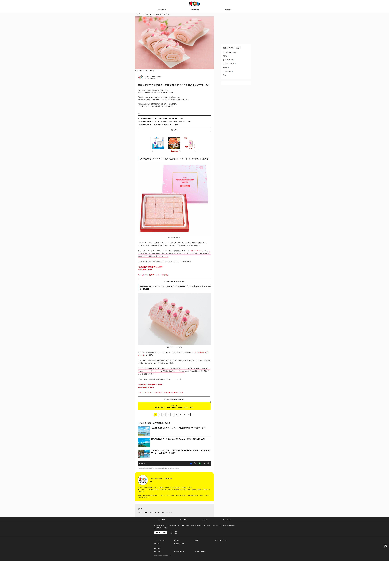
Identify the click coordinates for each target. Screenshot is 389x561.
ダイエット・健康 (228, 64)
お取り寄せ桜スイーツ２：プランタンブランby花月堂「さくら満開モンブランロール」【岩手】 (165, 121)
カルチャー (227, 10)
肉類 (224, 75)
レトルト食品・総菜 (229, 52)
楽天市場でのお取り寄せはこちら (174, 281)
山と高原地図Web (179, 551)
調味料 (225, 67)
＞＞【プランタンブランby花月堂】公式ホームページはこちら (160, 392)
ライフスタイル (226, 519)
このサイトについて (159, 540)
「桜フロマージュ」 (197, 250)
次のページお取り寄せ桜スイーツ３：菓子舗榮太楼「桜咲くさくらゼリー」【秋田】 (174, 406)
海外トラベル (195, 10)
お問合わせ (157, 544)
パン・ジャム (227, 71)
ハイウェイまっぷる (199, 551)
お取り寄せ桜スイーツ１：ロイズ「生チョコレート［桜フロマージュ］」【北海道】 (161, 118)
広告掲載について (179, 544)
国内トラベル (162, 10)
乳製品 (225, 56)
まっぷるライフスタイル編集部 (152, 77)
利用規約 (196, 540)
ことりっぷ (157, 551)
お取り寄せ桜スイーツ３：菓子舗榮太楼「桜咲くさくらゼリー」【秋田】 (159, 124)
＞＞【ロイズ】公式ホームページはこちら (153, 275)
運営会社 (176, 540)
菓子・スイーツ (228, 60)
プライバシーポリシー (221, 540)
